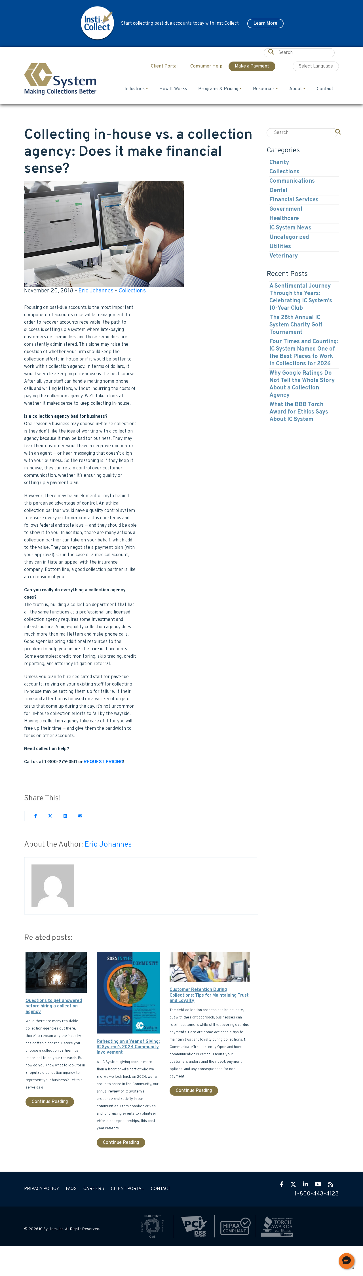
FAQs (71, 1189)
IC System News (290, 228)
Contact (325, 89)
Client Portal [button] (164, 66)
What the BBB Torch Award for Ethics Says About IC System (298, 412)
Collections (132, 291)
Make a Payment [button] (252, 66)
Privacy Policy (41, 1189)
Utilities (280, 246)
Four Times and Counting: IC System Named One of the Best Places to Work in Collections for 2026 (303, 353)
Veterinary (283, 256)
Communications (292, 181)
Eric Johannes (96, 291)
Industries (134, 89)
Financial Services (293, 200)
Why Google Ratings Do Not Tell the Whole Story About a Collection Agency (302, 384)
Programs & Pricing (218, 89)
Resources (264, 89)
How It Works (173, 89)
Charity (279, 162)
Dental (278, 190)
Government (286, 209)
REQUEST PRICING (103, 762)
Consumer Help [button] (206, 66)
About (295, 89)
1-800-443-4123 (316, 1194)
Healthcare (284, 218)
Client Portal (127, 1189)
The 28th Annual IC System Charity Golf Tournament (295, 325)
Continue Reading (50, 1102)
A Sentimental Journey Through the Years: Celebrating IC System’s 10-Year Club (300, 297)
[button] (346, 1261)
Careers (93, 1189)
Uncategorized (289, 237)
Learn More (265, 23)
